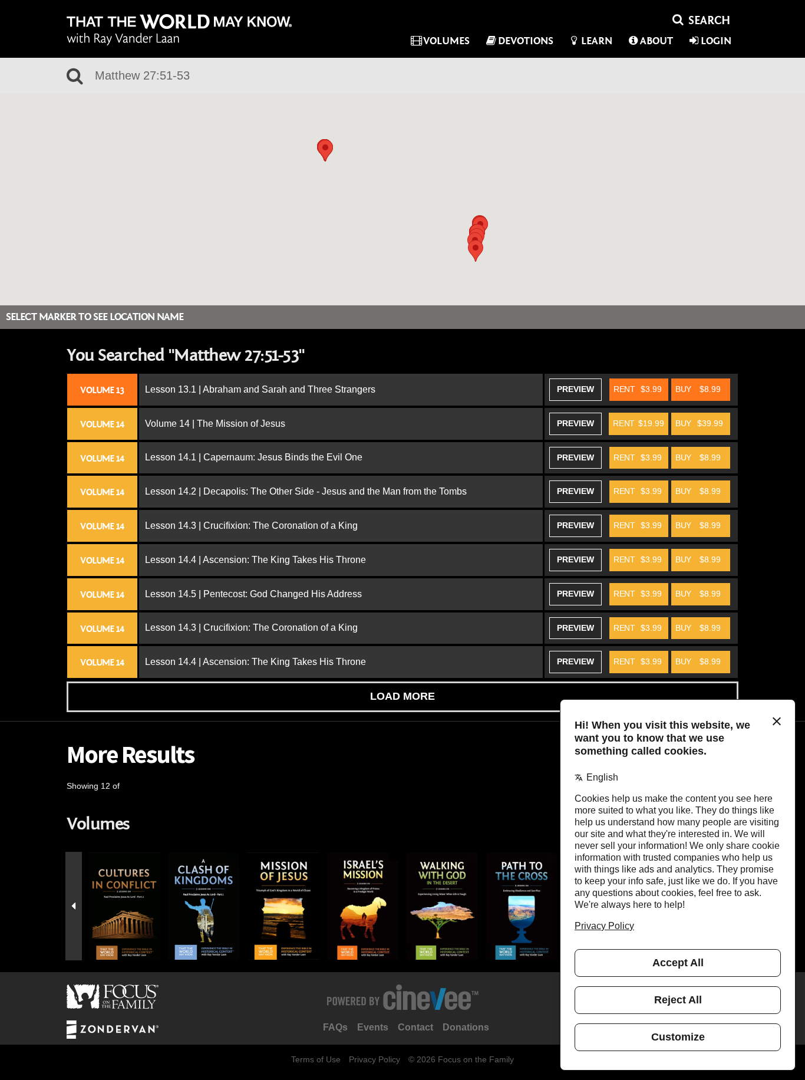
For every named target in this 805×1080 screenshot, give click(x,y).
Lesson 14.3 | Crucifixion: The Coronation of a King (251, 526)
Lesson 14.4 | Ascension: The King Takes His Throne (255, 560)
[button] (475, 251)
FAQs (335, 1027)
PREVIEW (575, 389)
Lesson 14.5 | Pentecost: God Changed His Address (253, 594)
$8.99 (698, 389)
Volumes (446, 41)
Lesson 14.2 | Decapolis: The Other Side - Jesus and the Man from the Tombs (306, 491)
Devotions (525, 41)
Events (372, 1027)
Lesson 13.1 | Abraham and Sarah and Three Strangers (260, 389)
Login (716, 41)
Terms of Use (316, 1059)
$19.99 (638, 423)
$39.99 (699, 423)
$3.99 (637, 389)
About (656, 41)
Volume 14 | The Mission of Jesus (215, 424)
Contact (415, 1027)
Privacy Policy (374, 1059)
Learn (596, 41)
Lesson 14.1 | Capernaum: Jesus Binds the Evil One (253, 457)
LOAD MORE (402, 696)
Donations (466, 1027)
